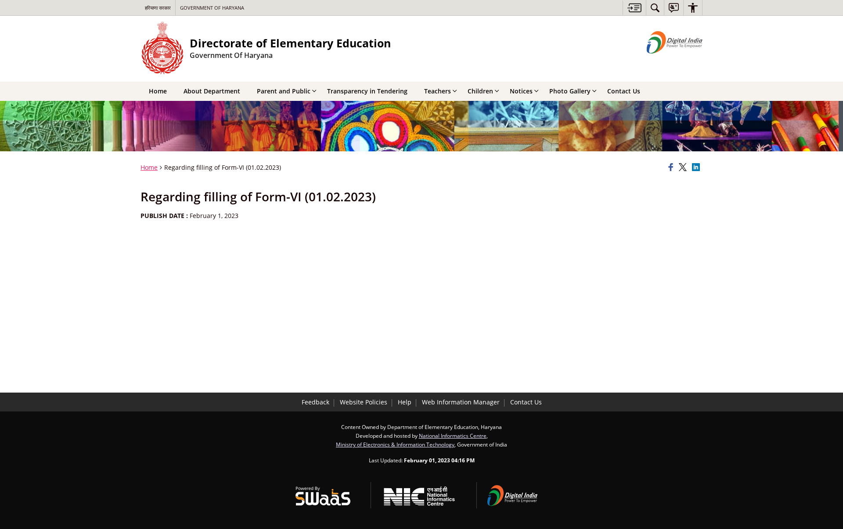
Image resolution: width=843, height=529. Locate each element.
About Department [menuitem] (212, 91)
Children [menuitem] (480, 91)
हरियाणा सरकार (158, 7)
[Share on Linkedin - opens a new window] (697, 167)
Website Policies (363, 402)
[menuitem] (655, 7)
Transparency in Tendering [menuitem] (367, 91)
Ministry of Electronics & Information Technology (395, 444)
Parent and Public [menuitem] (283, 91)
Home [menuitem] (158, 91)
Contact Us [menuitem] (623, 91)
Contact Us (526, 402)
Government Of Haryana (212, 7)
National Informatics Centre (452, 435)
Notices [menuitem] (521, 91)
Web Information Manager (461, 402)
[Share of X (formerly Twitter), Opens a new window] (684, 167)
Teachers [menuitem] (437, 91)
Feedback (315, 402)
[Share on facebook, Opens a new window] (672, 167)
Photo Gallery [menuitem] (570, 91)
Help (404, 402)
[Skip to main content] (634, 7)
